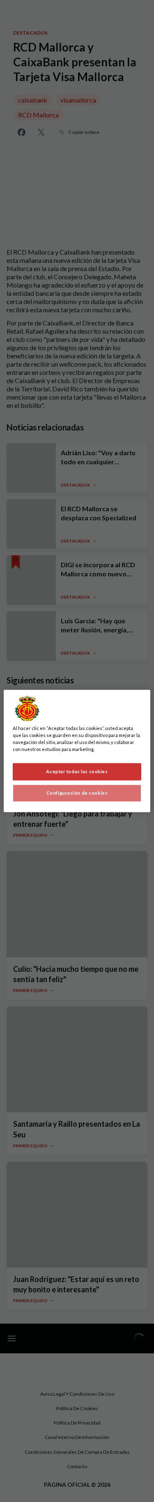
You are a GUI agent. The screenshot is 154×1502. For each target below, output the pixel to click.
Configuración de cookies (77, 793)
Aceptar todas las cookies (77, 771)
